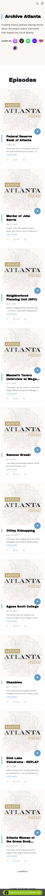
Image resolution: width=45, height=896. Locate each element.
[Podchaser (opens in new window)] (15, 48)
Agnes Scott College (22, 606)
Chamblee (14, 682)
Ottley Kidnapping (20, 530)
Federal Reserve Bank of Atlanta (19, 138)
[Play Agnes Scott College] (37, 601)
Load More (22, 871)
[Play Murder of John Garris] (37, 211)
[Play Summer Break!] (37, 450)
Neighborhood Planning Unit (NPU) (21, 297)
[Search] (37, 3)
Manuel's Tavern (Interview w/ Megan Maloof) (22, 377)
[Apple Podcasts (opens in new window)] (15, 41)
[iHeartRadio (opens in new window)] (41, 41)
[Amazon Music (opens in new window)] (34, 41)
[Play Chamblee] (37, 677)
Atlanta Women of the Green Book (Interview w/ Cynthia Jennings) (20, 839)
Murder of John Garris (18, 217)
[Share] (24, 159)
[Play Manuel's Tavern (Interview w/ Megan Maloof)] (37, 370)
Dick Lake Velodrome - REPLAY (22, 760)
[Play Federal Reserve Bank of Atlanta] (37, 131)
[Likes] (7, 160)
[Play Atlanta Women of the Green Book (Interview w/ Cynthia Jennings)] (37, 832)
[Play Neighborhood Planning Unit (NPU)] (37, 290)
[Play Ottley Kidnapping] (37, 525)
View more (11, 155)
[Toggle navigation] (42, 3)
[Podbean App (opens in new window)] (21, 41)
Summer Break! (18, 454)
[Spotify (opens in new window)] (28, 41)
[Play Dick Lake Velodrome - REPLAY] (37, 753)
